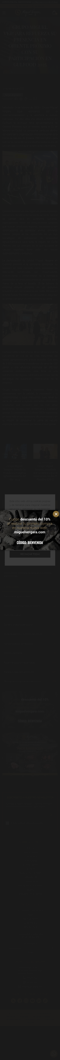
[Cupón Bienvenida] (30, 530)
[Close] (57, 513)
